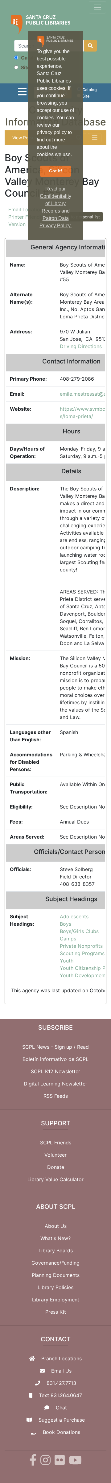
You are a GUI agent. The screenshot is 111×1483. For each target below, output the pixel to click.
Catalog (29, 58)
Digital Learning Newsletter (55, 1084)
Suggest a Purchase (62, 1420)
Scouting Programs (82, 953)
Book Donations (61, 1432)
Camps (68, 939)
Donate (55, 1167)
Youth (66, 961)
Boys (65, 924)
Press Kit (55, 1312)
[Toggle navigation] (97, 7)
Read (83, 1047)
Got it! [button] (55, 170)
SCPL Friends (55, 1142)
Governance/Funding (55, 1263)
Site (25, 67)
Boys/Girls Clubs (79, 931)
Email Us (61, 1371)
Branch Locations (61, 1358)
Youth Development (83, 975)
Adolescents (74, 916)
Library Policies (55, 1287)
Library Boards (56, 1250)
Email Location (25, 209)
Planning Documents (56, 1275)
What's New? (55, 1238)
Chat (61, 1407)
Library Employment (55, 1300)
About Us (56, 1226)
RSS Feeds (55, 1096)
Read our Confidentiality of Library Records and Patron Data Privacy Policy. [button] (55, 207)
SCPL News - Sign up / (49, 1047)
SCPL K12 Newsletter (55, 1071)
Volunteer (55, 1155)
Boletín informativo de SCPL (55, 1059)
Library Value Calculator (55, 1179)
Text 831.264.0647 (60, 1395)
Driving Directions (81, 346)
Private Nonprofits (81, 946)
